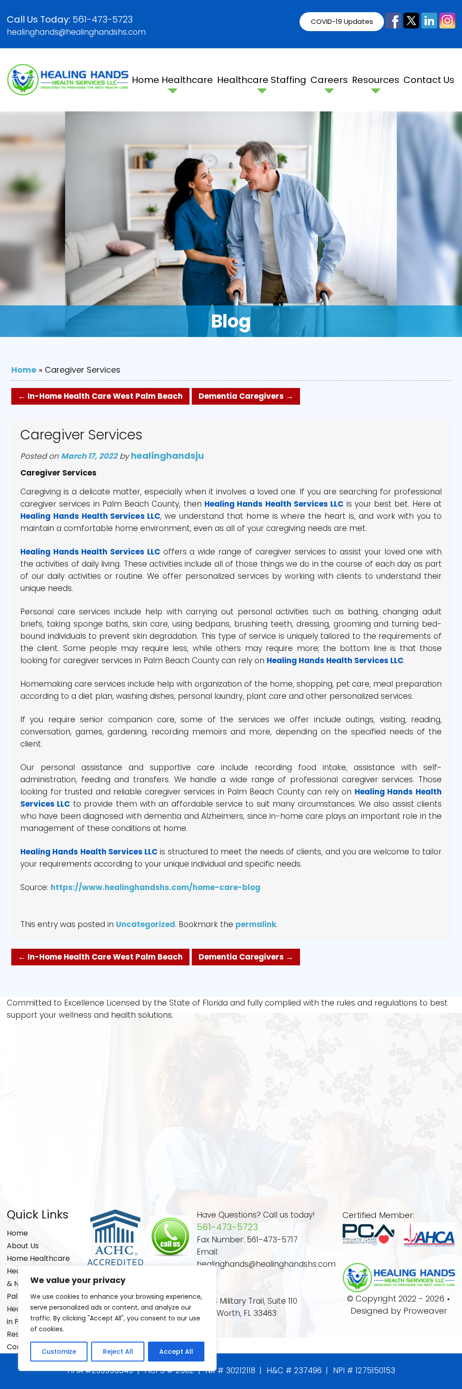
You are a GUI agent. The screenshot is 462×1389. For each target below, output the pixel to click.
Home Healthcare (172, 80)
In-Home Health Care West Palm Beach (100, 396)
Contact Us (428, 80)
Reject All (118, 1351)
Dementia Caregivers (246, 396)
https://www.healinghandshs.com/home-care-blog (155, 887)
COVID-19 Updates (342, 21)
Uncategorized (145, 924)
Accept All (176, 1351)
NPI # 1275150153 (364, 1370)
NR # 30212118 (230, 1370)
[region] (117, 1318)
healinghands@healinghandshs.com (76, 32)
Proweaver (425, 1310)
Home (24, 369)
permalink (256, 924)
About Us (23, 1246)
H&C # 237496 (294, 1370)
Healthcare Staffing (261, 80)
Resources (375, 80)
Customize (59, 1351)
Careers (329, 80)
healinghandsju (167, 455)
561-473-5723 (103, 19)
